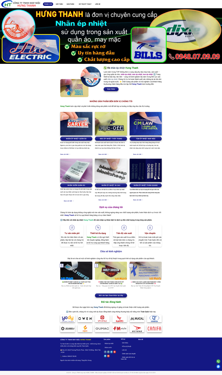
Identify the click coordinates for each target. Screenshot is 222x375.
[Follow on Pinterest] (114, 351)
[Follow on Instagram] (108, 351)
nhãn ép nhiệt (118, 68)
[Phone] (218, 361)
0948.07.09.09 (71, 356)
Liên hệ (97, 4)
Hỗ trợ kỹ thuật (85, 4)
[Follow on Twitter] (111, 351)
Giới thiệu (59, 4)
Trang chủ (48, 4)
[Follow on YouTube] (108, 356)
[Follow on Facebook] (105, 351)
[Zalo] (218, 366)
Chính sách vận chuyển (129, 354)
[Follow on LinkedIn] (105, 356)
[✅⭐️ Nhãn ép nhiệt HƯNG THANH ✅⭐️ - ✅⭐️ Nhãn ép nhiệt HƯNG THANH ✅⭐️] (20, 4)
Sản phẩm (70, 4)
